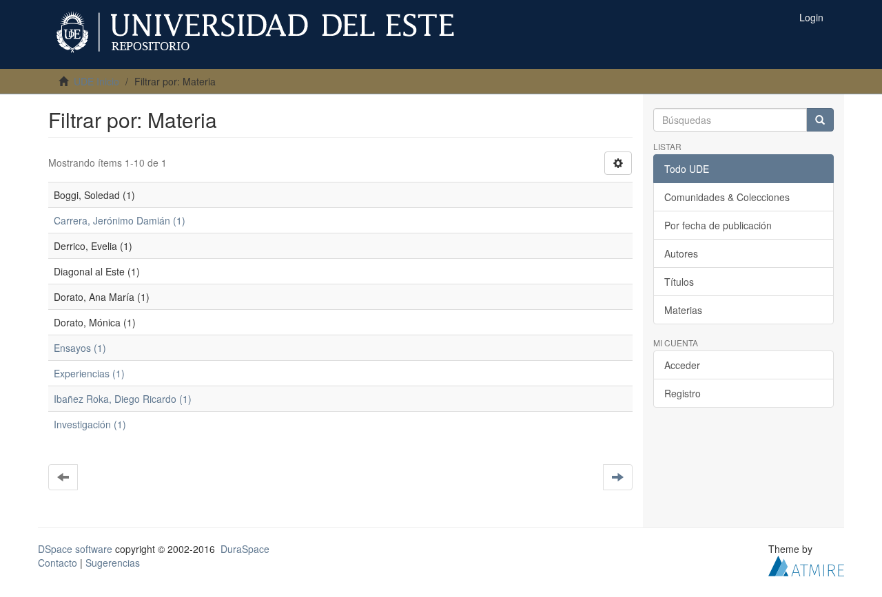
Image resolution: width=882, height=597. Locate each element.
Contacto (57, 562)
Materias (683, 310)
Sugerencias (112, 562)
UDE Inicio (96, 81)
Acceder (682, 365)
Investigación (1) (90, 424)
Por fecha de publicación (718, 225)
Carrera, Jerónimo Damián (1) (119, 220)
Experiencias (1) (89, 373)
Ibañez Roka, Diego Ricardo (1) (123, 399)
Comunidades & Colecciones (727, 197)
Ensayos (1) (80, 348)
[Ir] (820, 120)
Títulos (679, 282)
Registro (682, 393)
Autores (681, 253)
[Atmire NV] (806, 565)
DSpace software (75, 549)
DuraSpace (244, 549)
